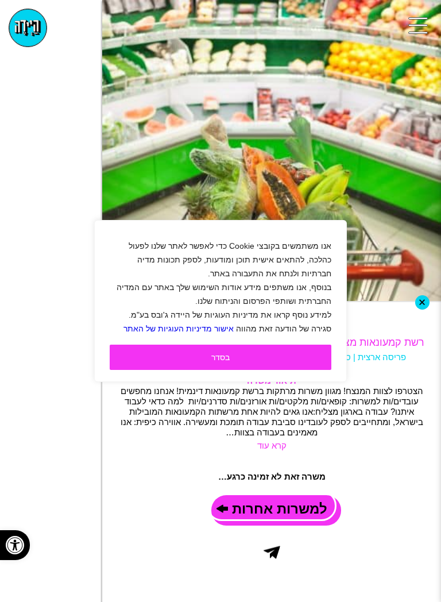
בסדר (220, 357)
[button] (15, 545)
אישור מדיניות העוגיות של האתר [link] (178, 328)
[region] (220, 301)
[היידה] (28, 28)
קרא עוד (272, 445)
